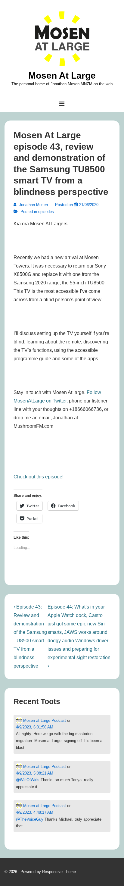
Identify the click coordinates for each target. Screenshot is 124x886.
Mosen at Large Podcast (44, 720)
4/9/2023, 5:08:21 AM (34, 773)
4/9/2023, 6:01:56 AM (34, 727)
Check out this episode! (39, 476)
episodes (46, 211)
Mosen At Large (62, 75)
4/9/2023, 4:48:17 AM (34, 812)
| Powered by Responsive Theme (47, 871)
